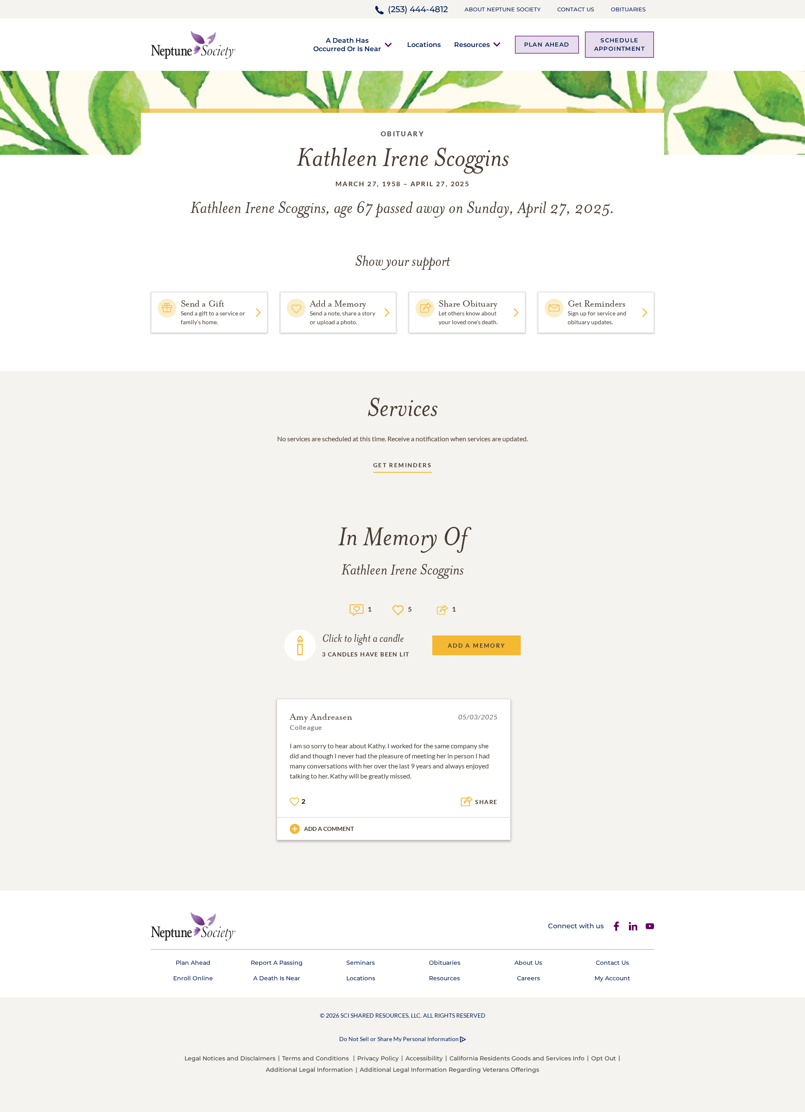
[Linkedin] (633, 926)
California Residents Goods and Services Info (516, 1058)
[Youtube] (650, 926)
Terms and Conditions (315, 1058)
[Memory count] (357, 609)
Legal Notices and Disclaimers (229, 1058)
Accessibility (424, 1058)
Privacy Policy (378, 1058)
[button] (347, 44)
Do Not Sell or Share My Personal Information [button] (399, 1038)
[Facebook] (616, 926)
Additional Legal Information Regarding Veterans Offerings (449, 1069)
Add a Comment (329, 828)
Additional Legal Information (309, 1069)
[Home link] (193, 44)
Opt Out (603, 1058)
